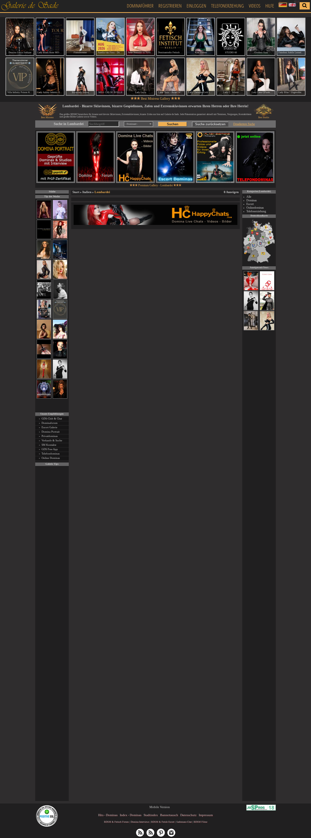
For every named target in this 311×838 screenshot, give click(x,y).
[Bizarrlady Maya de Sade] (60, 358)
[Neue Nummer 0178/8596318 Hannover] (140, 36)
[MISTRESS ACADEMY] (44, 238)
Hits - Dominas (108, 815)
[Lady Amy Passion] (60, 238)
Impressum (206, 815)
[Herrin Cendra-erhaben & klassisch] (44, 258)
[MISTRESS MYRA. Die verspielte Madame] (60, 338)
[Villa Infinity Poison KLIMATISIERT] (60, 318)
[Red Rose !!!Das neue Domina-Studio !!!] (60, 397)
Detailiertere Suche (244, 124)
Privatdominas (50, 436)
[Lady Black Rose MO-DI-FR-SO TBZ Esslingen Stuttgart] (50, 36)
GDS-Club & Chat (52, 418)
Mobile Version (159, 807)
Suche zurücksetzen (210, 124)
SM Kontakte (49, 444)
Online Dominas (51, 457)
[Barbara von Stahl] (251, 329)
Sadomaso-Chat (184, 821)
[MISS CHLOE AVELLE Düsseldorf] (110, 76)
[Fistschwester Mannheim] (80, 36)
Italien (86, 192)
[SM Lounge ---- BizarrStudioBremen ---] (44, 358)
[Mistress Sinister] (60, 218)
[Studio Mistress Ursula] (60, 278)
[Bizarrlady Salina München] (80, 76)
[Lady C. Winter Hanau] (231, 76)
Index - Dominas (130, 815)
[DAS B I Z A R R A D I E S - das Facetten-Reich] (44, 397)
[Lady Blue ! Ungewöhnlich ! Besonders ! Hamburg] (291, 76)
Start (75, 192)
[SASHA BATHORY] (60, 298)
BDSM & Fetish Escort (162, 821)
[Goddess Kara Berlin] (261, 36)
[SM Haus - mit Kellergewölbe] (267, 309)
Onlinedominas (255, 207)
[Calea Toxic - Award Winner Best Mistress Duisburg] (170, 76)
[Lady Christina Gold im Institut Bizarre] (267, 329)
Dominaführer (140, 5)
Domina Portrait (51, 431)
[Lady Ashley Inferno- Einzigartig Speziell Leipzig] (50, 76)
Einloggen (196, 5)
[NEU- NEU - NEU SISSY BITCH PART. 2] (251, 289)
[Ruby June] (44, 377)
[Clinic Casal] (267, 289)
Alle (248, 196)
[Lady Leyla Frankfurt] (140, 76)
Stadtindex (151, 815)
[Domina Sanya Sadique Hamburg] (20, 36)
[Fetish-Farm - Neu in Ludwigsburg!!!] (60, 258)
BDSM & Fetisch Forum (116, 821)
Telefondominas (51, 453)
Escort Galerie (49, 427)
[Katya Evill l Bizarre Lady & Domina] (44, 278)
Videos (254, 5)
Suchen (172, 124)
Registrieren (170, 5)
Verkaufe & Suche (52, 440)
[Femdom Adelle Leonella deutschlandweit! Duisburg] (291, 36)
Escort (250, 204)
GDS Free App (50, 449)
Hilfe (269, 5)
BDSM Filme (200, 821)
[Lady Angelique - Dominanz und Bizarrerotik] (44, 318)
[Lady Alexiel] (60, 377)
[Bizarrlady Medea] (44, 338)
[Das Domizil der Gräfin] (44, 298)
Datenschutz (188, 815)
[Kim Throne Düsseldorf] (201, 36)
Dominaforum (50, 422)
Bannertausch (169, 815)
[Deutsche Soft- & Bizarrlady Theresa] (44, 218)
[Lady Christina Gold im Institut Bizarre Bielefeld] (201, 76)
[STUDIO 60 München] (231, 36)
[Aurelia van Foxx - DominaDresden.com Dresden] (110, 36)
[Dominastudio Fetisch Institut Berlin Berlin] (170, 36)
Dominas (251, 200)
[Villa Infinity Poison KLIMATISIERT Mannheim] (20, 76)
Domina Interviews (140, 821)
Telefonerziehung (227, 5)
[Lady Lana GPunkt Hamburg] (261, 76)
